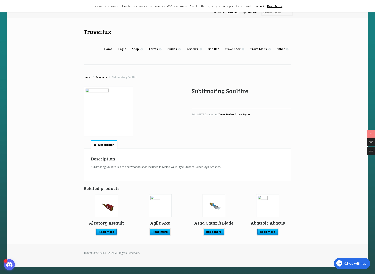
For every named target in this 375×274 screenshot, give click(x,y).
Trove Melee (226, 114)
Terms (153, 49)
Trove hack (233, 49)
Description (105, 145)
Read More (274, 6)
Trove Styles (242, 114)
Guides (172, 49)
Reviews (192, 49)
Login (122, 49)
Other (281, 49)
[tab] (104, 144)
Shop (135, 49)
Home (108, 49)
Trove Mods (258, 49)
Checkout (253, 12)
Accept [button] (260, 6)
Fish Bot (213, 49)
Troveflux (97, 31)
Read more (106, 232)
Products (101, 77)
